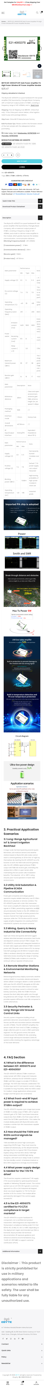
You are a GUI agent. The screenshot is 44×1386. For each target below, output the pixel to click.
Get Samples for (14, 2)
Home (4, 21)
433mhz (19, 176)
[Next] (40, 48)
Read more (34, 105)
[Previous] (4, 48)
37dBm (12, 176)
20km (8, 176)
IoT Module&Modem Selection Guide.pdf (26, 194)
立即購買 (22, 167)
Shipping (5, 93)
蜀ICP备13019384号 (25, 1377)
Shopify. (15, 1377)
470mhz (26, 176)
